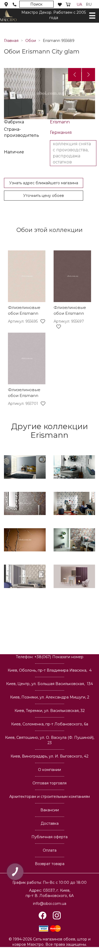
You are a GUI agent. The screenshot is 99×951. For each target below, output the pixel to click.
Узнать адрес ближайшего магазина (43, 183)
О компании (49, 769)
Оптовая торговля (49, 783)
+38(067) (58, 656)
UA (79, 4)
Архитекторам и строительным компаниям (49, 796)
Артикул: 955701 (23, 403)
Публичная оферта (49, 836)
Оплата (49, 850)
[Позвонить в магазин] (14, 4)
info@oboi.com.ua (49, 903)
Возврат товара (49, 863)
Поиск (36, 4)
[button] (74, 74)
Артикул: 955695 (23, 321)
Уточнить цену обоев (43, 195)
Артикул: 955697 (69, 321)
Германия (61, 132)
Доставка (50, 823)
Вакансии (49, 810)
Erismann (60, 121)
